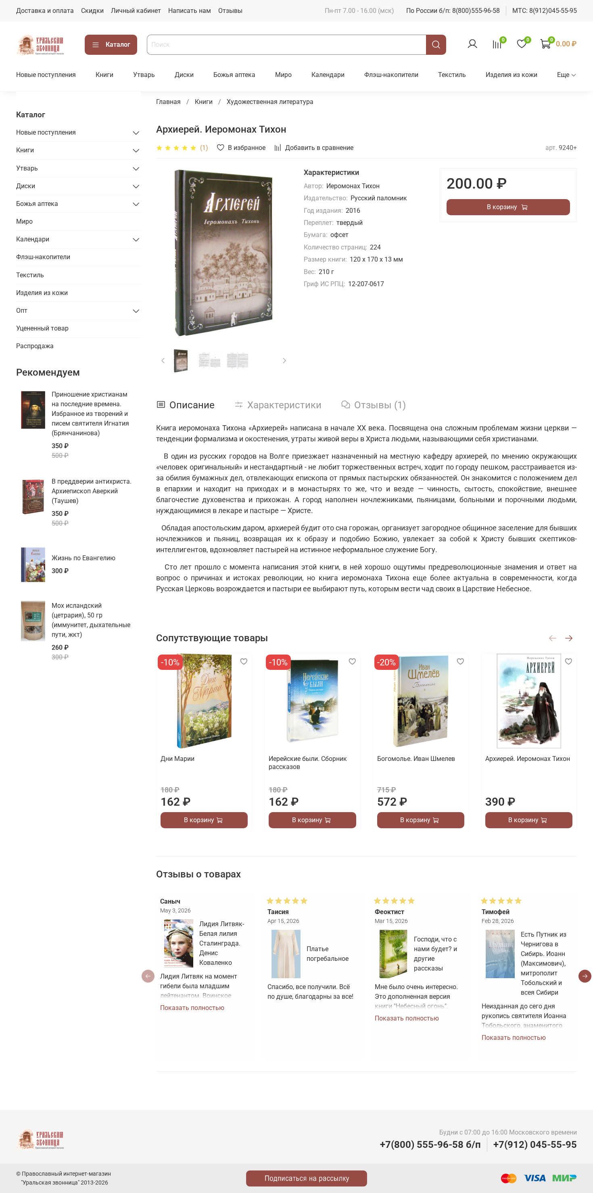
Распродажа (35, 346)
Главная (168, 102)
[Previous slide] (169, 252)
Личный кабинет (136, 11)
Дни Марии (177, 759)
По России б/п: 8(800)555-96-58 (453, 11)
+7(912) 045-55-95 (535, 1144)
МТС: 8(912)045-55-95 (544, 11)
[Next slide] (278, 252)
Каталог (118, 44)
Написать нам (189, 11)
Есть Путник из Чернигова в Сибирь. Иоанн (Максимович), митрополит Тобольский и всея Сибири (544, 963)
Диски (184, 75)
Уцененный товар (42, 328)
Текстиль (452, 75)
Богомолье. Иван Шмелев (416, 759)
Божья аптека (234, 75)
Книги (104, 75)
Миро (283, 75)
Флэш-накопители (391, 75)
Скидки (92, 11)
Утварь (144, 75)
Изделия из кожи (511, 75)
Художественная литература (270, 102)
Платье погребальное (328, 953)
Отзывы (230, 11)
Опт (21, 310)
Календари (328, 75)
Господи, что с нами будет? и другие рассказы (435, 953)
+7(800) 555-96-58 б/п (430, 1144)
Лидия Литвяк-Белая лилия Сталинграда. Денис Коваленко (221, 943)
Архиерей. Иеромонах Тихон (527, 759)
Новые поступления (46, 75)
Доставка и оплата (45, 11)
